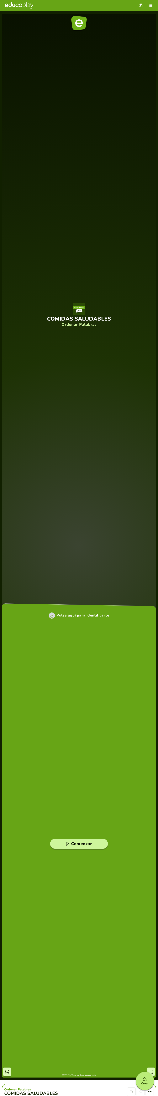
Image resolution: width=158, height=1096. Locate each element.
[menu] (151, 5)
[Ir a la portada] (19, 5)
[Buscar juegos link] (141, 5)
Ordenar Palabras (17, 1089)
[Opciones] (149, 1091)
